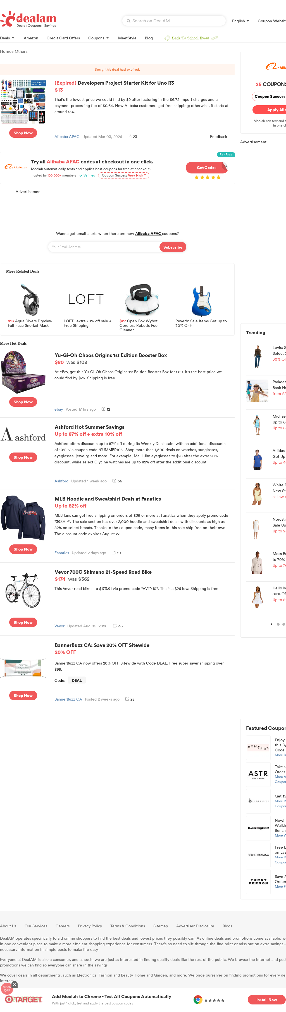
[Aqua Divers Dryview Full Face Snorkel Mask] (30, 299)
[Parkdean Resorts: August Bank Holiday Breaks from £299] (257, 390)
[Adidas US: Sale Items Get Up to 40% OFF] (257, 458)
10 (119, 552)
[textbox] (174, 21)
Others (21, 51)
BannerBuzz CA (68, 699)
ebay (58, 409)
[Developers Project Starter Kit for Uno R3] (23, 101)
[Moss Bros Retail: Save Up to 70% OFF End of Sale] (257, 562)
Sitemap (160, 925)
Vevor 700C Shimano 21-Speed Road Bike (103, 575)
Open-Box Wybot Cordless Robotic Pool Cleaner (139, 325)
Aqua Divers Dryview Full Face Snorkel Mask (30, 323)
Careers (63, 925)
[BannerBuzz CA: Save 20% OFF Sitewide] (23, 663)
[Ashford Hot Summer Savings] (23, 433)
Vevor (59, 625)
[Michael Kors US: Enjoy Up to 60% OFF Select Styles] (257, 424)
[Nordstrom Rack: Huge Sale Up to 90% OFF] (257, 527)
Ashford (61, 481)
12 (108, 409)
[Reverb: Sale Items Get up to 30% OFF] (197, 299)
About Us (8, 925)
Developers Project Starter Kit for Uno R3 (114, 86)
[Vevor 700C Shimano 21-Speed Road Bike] (23, 590)
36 (120, 481)
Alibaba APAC (67, 136)
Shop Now (23, 133)
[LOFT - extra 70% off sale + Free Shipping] (86, 299)
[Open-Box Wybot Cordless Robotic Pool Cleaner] (142, 299)
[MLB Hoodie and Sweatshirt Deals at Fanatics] (23, 517)
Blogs (227, 925)
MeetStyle (127, 38)
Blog (149, 38)
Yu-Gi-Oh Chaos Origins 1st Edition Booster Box (111, 358)
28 (132, 699)
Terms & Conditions (127, 925)
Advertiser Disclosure (195, 925)
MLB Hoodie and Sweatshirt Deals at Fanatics (108, 502)
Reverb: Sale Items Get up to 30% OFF (201, 323)
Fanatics (61, 552)
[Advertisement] (117, 209)
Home (5, 51)
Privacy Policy (90, 925)
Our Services (36, 925)
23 (135, 136)
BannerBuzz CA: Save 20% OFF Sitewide (102, 648)
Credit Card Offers (63, 38)
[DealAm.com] (28, 19)
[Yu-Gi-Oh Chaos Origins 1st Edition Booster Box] (23, 372)
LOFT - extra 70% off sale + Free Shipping (87, 323)
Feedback (218, 136)
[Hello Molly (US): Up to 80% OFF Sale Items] (257, 596)
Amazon (31, 38)
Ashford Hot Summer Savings (89, 430)
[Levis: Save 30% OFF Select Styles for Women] (257, 355)
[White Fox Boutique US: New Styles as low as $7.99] (257, 493)
